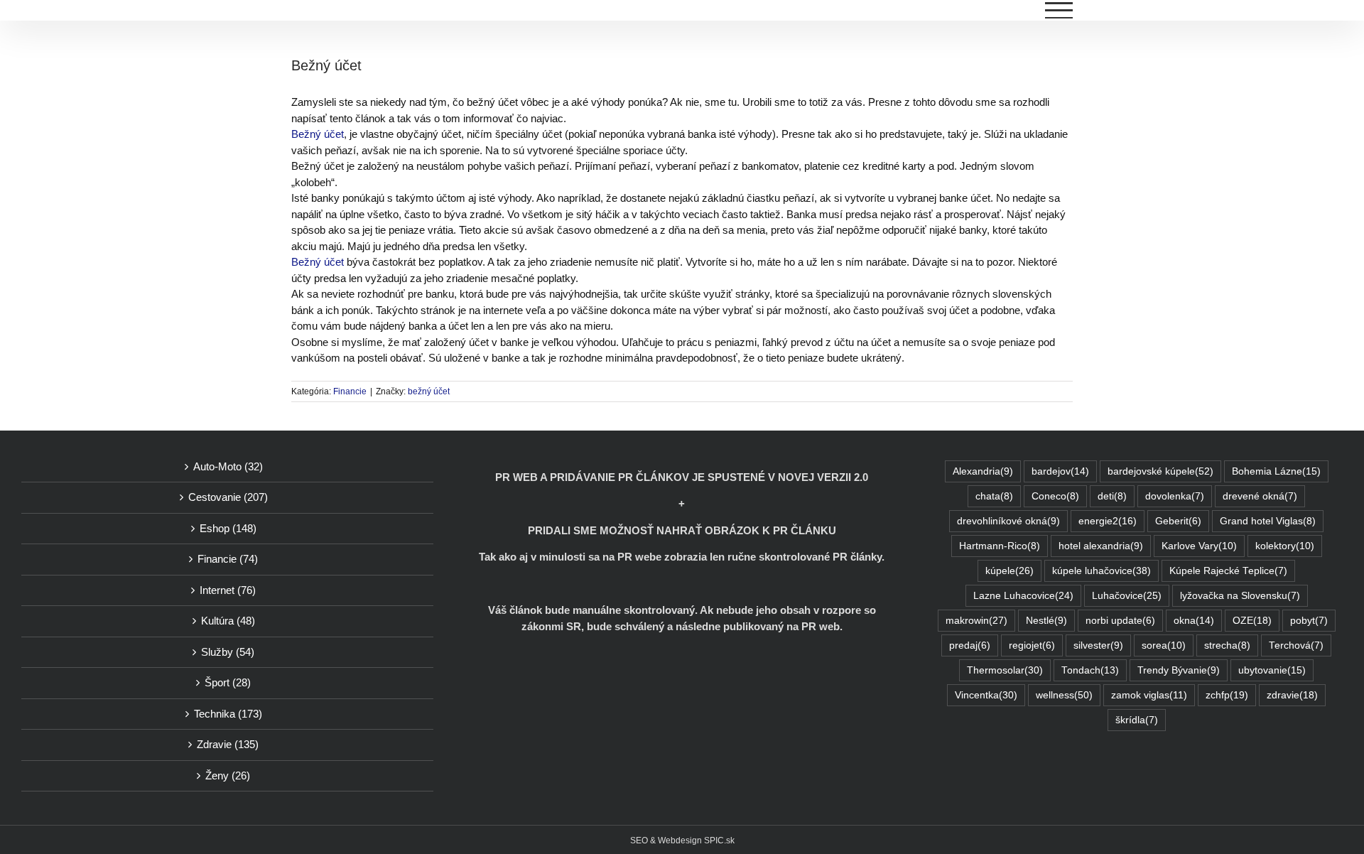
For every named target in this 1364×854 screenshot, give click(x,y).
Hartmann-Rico (999, 546)
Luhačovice (1127, 595)
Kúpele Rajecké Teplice (1228, 571)
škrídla (1136, 720)
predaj (969, 645)
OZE (1252, 620)
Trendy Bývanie (1178, 670)
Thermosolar (1005, 670)
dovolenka (1174, 496)
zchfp (1227, 695)
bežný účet (429, 391)
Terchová (1296, 645)
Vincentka (986, 695)
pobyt (1309, 620)
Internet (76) (228, 590)
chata (994, 496)
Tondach (1090, 670)
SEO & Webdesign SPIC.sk (682, 840)
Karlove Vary (1199, 546)
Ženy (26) (227, 775)
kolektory (1284, 546)
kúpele (1009, 571)
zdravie (1292, 695)
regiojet (1032, 645)
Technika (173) (228, 714)
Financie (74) (227, 559)
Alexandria (983, 471)
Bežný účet (317, 134)
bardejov (1060, 471)
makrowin (976, 620)
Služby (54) (227, 652)
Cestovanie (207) (228, 497)
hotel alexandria (1101, 546)
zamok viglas (1149, 695)
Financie (350, 391)
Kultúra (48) (228, 621)
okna (1194, 620)
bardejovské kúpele (1160, 471)
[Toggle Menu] (1059, 10)
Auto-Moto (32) (228, 466)
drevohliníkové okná (1008, 521)
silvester (1098, 645)
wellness (1064, 695)
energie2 (1107, 521)
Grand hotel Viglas (1268, 521)
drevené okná (1260, 496)
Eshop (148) (228, 528)
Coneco (1055, 496)
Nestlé (1046, 620)
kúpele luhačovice (1101, 571)
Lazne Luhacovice (1023, 595)
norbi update (1120, 620)
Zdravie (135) (228, 744)
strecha (1227, 645)
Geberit (1178, 521)
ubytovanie (1272, 670)
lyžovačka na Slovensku (1240, 595)
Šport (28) (228, 682)
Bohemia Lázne (1276, 471)
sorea (1164, 645)
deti (1112, 496)
